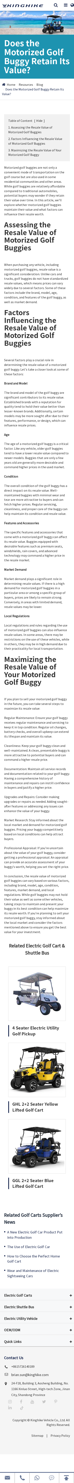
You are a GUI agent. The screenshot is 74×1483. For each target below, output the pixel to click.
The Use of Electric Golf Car (28, 1246)
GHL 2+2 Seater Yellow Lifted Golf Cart (35, 1107)
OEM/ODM (12, 1330)
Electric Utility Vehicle (20, 1318)
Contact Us (13, 1357)
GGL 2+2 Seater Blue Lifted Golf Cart (33, 1183)
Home (11, 85)
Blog (39, 85)
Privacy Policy (60, 1435)
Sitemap (37, 1435)
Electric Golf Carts (18, 1295)
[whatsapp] (37, 1478)
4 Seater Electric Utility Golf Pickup (35, 1031)
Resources (26, 85)
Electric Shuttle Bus (19, 1307)
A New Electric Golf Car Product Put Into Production (34, 1235)
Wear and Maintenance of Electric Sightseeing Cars (33, 1273)
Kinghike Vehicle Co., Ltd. (47, 1420)
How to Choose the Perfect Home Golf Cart (33, 1259)
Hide (39, 121)
